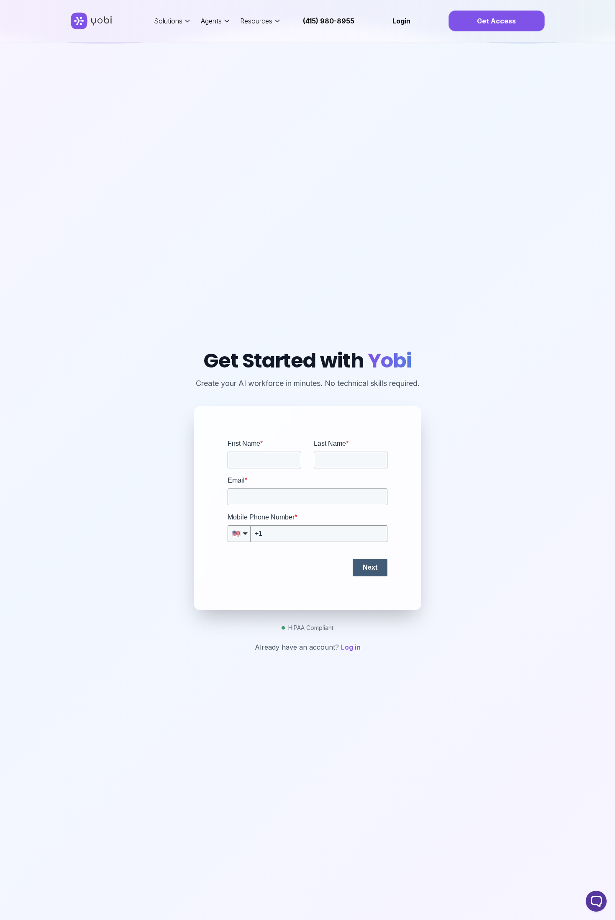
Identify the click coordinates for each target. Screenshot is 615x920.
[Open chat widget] (596, 901)
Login (401, 21)
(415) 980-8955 (328, 21)
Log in (351, 647)
